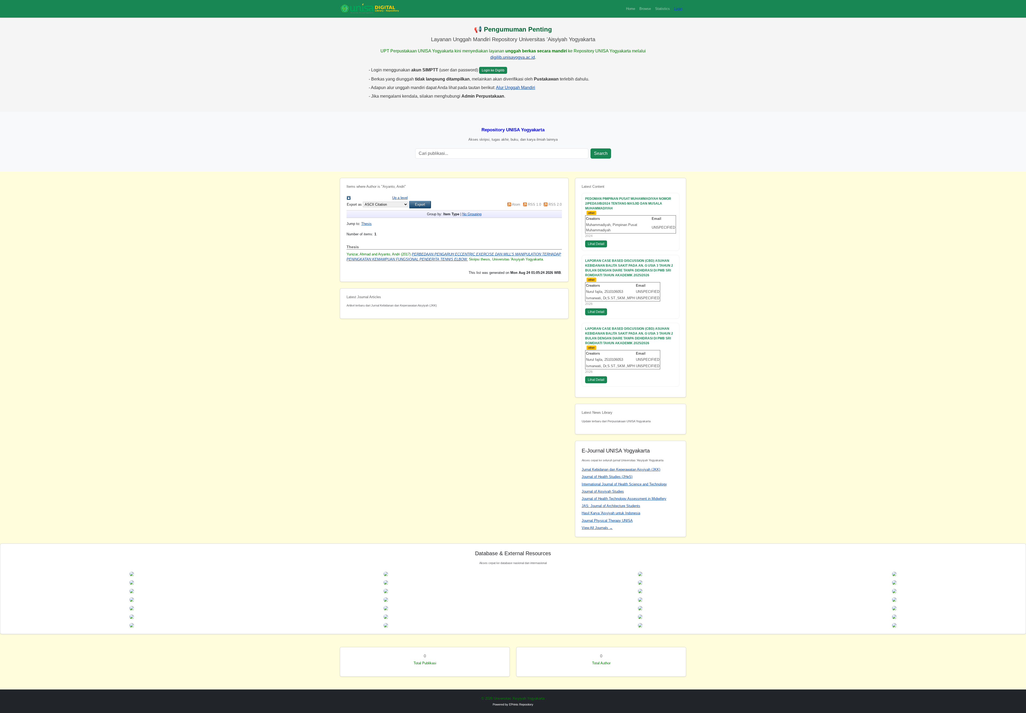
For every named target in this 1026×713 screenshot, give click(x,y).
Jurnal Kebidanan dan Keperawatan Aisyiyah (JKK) (621, 469)
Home (630, 9)
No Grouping (471, 214)
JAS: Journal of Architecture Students (611, 506)
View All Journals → (597, 528)
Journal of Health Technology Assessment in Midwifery (624, 499)
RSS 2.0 (555, 204)
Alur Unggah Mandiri (515, 87)
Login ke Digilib (493, 70)
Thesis (366, 224)
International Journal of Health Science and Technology (624, 484)
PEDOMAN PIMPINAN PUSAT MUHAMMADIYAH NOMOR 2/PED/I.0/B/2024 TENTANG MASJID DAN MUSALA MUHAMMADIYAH (628, 203)
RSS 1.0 (534, 204)
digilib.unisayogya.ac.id (512, 57)
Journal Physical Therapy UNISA (607, 521)
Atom (516, 204)
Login (678, 9)
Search (601, 153)
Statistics (662, 9)
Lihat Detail (596, 244)
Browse (645, 9)
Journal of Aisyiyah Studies (603, 491)
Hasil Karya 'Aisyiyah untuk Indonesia (611, 513)
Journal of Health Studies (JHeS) (607, 477)
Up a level (400, 198)
